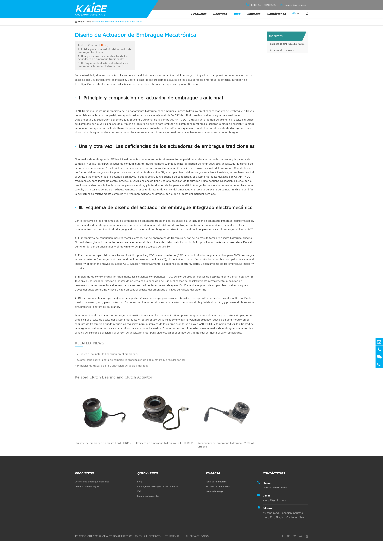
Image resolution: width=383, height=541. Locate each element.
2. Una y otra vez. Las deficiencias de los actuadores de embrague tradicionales (102, 57)
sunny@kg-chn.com (294, 4)
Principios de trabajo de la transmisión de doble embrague (112, 365)
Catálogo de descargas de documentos (157, 486)
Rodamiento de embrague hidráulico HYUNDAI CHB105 (225, 445)
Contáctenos (276, 13)
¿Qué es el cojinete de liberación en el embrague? (107, 354)
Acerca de (214, 491)
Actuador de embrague (282, 50)
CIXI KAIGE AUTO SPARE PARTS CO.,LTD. (116, 536)
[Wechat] (379, 356)
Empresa (253, 13)
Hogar (81, 21)
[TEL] (379, 349)
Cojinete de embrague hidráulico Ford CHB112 (103, 443)
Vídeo (140, 491)
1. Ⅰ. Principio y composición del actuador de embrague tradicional (104, 50)
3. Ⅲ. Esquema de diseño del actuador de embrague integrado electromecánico (103, 64)
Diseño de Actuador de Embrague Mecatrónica (117, 21)
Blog (237, 13)
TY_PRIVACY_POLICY (197, 536)
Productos (198, 13)
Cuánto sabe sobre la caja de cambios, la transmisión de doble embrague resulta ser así (131, 359)
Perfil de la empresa (216, 481)
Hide (104, 45)
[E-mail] (379, 341)
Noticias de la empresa (218, 486)
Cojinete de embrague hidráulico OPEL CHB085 (164, 443)
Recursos (220, 13)
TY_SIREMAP (172, 536)
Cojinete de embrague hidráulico (287, 44)
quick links (147, 473)
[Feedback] (379, 364)
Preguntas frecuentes (148, 496)
